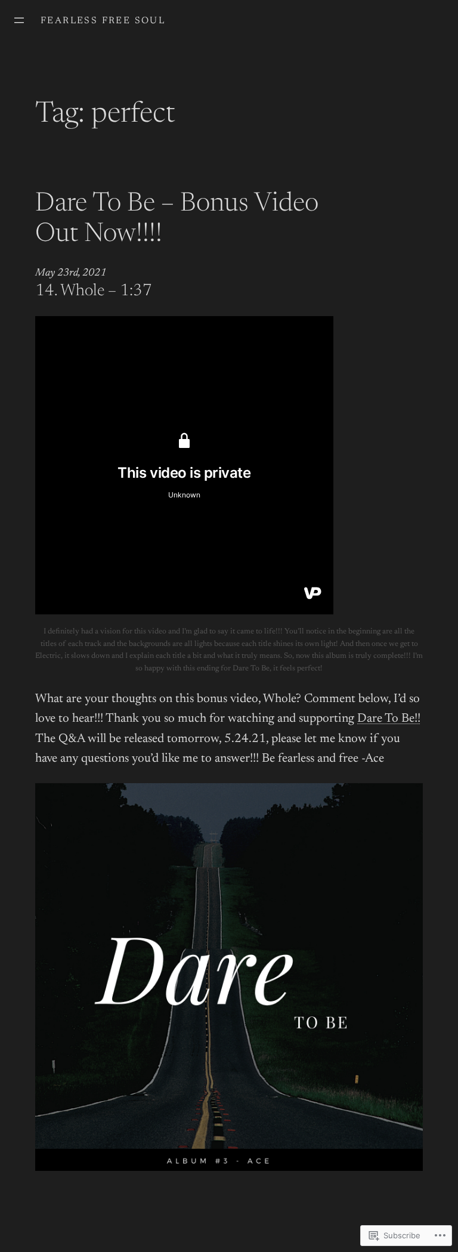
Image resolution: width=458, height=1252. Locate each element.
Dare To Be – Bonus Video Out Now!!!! (176, 219)
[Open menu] (19, 20)
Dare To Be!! (388, 719)
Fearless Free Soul (103, 21)
